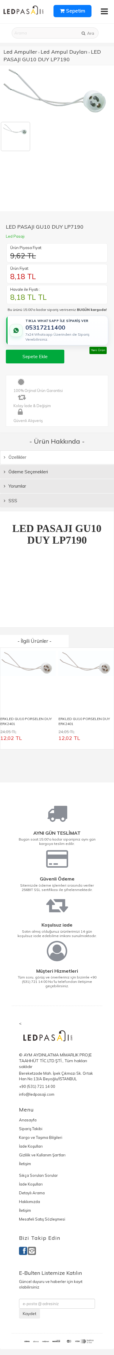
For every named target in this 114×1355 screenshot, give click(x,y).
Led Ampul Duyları (64, 51)
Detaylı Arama (32, 1193)
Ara (90, 33)
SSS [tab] (12, 500)
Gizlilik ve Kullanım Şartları (42, 1155)
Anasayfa (28, 1120)
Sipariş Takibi (30, 1128)
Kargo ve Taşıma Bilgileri (40, 1137)
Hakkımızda (29, 1201)
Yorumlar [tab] (16, 486)
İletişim (25, 1163)
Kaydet (29, 1313)
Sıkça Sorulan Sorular (38, 1175)
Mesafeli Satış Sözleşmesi (42, 1219)
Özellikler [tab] (16, 457)
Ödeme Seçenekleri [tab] (27, 472)
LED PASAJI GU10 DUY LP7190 (52, 55)
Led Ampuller (20, 51)
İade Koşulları (31, 1146)
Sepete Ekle (35, 356)
